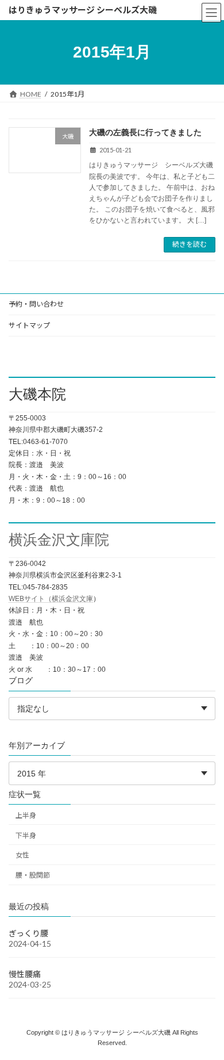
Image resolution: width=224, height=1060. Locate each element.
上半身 (26, 814)
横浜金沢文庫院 (59, 540)
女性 (22, 855)
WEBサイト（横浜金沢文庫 (51, 599)
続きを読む (189, 244)
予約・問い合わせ (36, 304)
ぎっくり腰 (28, 933)
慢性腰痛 (25, 974)
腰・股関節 (33, 875)
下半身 (26, 835)
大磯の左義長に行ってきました (145, 132)
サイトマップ (29, 325)
